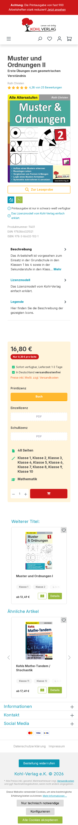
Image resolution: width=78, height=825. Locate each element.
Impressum (57, 746)
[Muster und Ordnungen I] (39, 551)
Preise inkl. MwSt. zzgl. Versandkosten (34, 377)
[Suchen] (40, 39)
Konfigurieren (40, 811)
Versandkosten (65, 780)
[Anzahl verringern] (13, 493)
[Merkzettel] (50, 39)
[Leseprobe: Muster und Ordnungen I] (42, 596)
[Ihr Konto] (59, 39)
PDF (39, 416)
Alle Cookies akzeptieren (40, 820)
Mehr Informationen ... (55, 795)
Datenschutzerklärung (29, 746)
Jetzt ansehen (56, 9)
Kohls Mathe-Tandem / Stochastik (33, 668)
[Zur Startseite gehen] (39, 25)
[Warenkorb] (69, 39)
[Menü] (9, 39)
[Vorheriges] (8, 658)
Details (55, 596)
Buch (39, 396)
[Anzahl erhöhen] (26, 493)
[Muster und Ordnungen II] (39, 138)
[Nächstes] (69, 658)
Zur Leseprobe (41, 189)
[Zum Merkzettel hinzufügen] (63, 530)
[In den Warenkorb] (48, 493)
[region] (39, 7)
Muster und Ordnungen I (34, 576)
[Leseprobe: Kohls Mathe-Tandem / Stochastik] (42, 690)
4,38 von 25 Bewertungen (45, 87)
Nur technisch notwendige (40, 803)
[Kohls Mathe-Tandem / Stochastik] (39, 641)
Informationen (18, 706)
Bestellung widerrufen (39, 763)
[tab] (39, 260)
